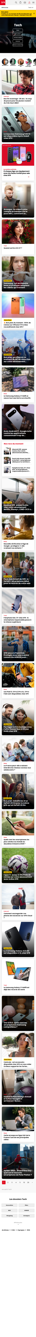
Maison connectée (18, 45)
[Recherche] (16, 2)
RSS (28, 1230)
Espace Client (29, 2)
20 (28, 1182)
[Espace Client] (29, 2)
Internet (18, 41)
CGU (13, 1230)
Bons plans (18, 33)
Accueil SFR (2, 2)
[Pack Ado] (18, 162)
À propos (21, 1230)
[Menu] (34, 2)
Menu (33, 2)
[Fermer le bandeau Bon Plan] (34, 13)
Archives (5, 1230)
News (17, 30)
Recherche (16, 2)
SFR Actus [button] (4, 7)
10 (24, 1182)
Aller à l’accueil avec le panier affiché (20, 2)
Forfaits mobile (18, 37)
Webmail (25, 2)
